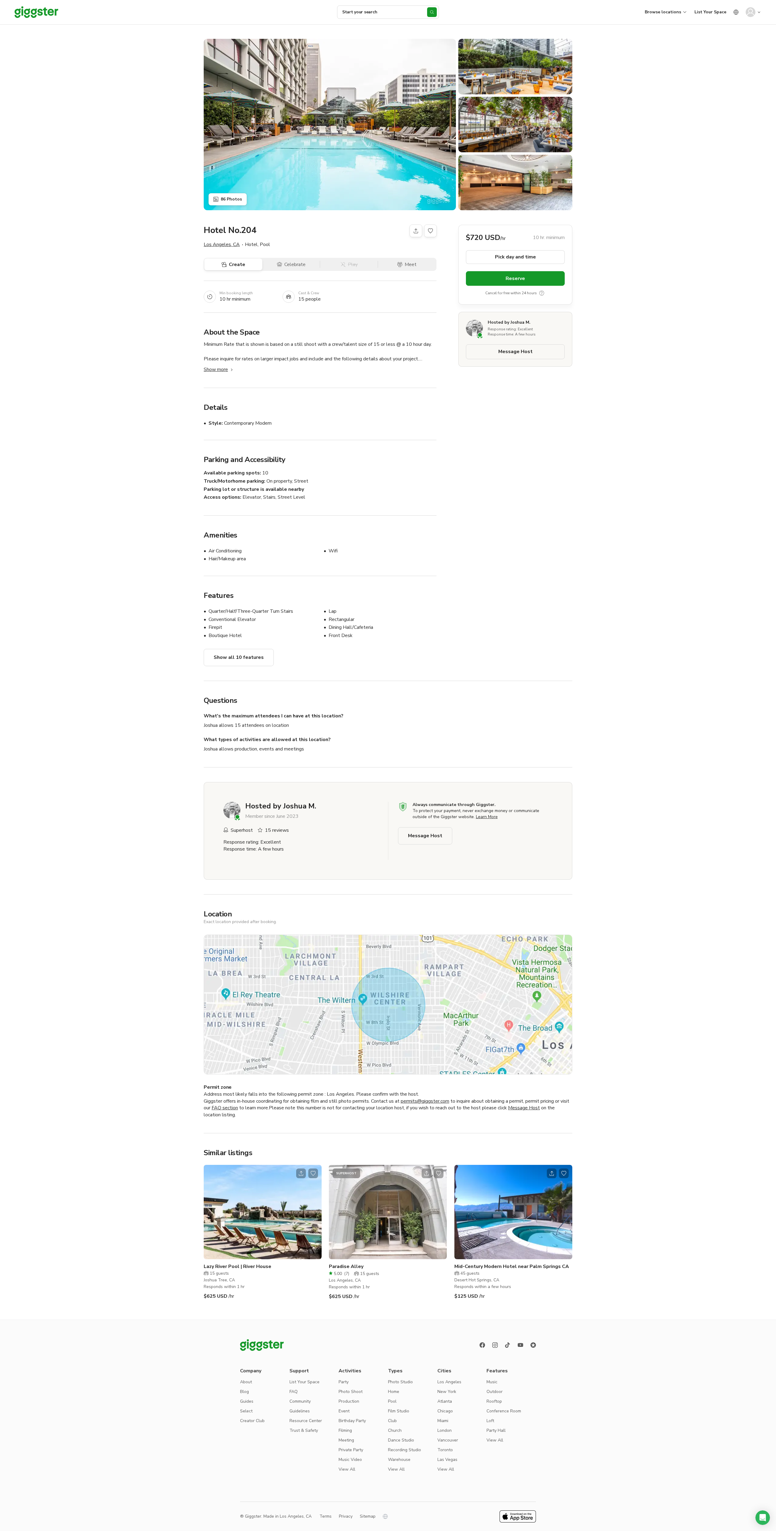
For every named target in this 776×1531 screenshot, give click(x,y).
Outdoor (495, 1391)
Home (393, 1391)
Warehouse (399, 1459)
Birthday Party (352, 1421)
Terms (325, 1516)
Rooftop (494, 1401)
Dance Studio (401, 1440)
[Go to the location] (263, 1212)
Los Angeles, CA (222, 244)
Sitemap (368, 1516)
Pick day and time (515, 257)
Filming (345, 1430)
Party (344, 1382)
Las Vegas (447, 1459)
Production (349, 1401)
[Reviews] (533, 1345)
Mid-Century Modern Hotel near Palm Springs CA (511, 1266)
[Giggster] (36, 12)
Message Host (515, 351)
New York (446, 1391)
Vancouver (447, 1440)
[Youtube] (520, 1345)
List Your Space (710, 12)
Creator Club (252, 1421)
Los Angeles (449, 1382)
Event (344, 1411)
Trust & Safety (303, 1430)
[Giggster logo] (262, 1345)
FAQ (293, 1391)
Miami (442, 1421)
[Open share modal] (301, 1173)
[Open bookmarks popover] (430, 231)
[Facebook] (482, 1345)
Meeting (346, 1440)
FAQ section (225, 1107)
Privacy (346, 1516)
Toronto (445, 1450)
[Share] (416, 231)
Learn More (487, 817)
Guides (246, 1401)
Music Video (350, 1459)
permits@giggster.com (425, 1101)
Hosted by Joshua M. (509, 322)
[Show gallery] (330, 124)
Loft (490, 1421)
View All (347, 1469)
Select (246, 1411)
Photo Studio (400, 1382)
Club (392, 1421)
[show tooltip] (542, 293)
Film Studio (398, 1411)
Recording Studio (404, 1450)
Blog (244, 1391)
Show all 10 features (239, 657)
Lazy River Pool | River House (237, 1266)
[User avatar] (750, 12)
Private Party (351, 1450)
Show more (216, 369)
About (246, 1382)
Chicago (445, 1411)
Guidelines (299, 1411)
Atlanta (444, 1401)
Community (300, 1401)
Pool (392, 1401)
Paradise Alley (346, 1266)
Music (492, 1382)
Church (395, 1430)
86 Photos (231, 199)
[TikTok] (507, 1345)
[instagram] (495, 1345)
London (444, 1430)
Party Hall (496, 1430)
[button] (762, 1517)
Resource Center (305, 1421)
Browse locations (663, 12)
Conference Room (504, 1411)
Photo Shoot (351, 1391)
